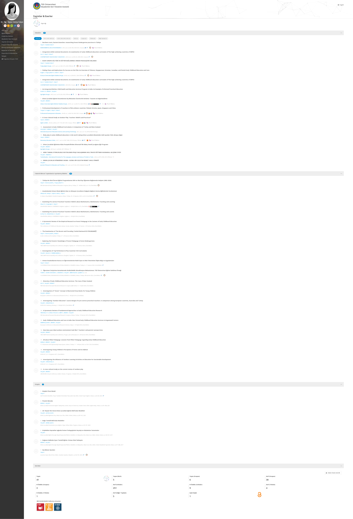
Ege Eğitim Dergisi (45, 94)
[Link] (88, 48)
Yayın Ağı (43, 23)
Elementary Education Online (47, 140)
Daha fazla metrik (334, 473)
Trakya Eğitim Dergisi (45, 66)
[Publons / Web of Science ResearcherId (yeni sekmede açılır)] (15, 25)
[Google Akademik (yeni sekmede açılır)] (5, 25)
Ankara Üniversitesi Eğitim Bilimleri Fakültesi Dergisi (53, 104)
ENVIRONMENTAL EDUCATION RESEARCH (50, 48)
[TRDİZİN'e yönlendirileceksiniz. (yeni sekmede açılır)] (76, 94)
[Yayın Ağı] (106, 478)
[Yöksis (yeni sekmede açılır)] (18, 25)
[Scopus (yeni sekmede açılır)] (8, 25)
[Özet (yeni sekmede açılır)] (85, 48)
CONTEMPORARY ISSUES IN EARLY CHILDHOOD (52, 57)
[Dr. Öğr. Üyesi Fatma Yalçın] (12, 11)
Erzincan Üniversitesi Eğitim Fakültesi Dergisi (51, 75)
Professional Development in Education (50, 113)
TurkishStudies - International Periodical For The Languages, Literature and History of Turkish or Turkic (66, 157)
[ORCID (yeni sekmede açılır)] (11, 25)
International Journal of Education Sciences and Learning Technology (58, 131)
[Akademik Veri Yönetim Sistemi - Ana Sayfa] (37, 6)
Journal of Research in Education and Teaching (52, 165)
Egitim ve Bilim (44, 123)
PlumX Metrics (98, 48)
